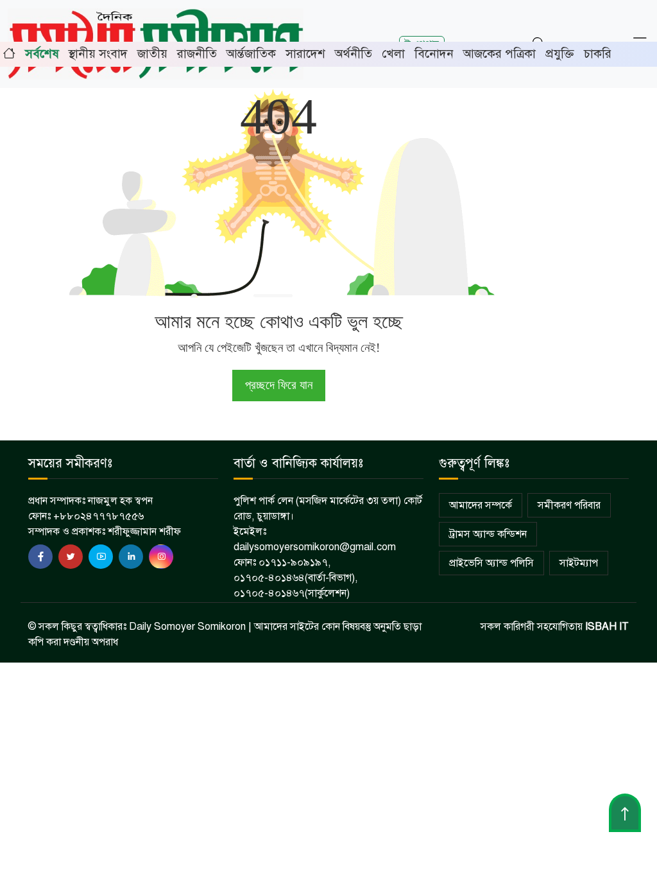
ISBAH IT (607, 626)
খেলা (393, 53)
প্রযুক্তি (559, 53)
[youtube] (101, 556)
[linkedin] (131, 556)
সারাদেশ (305, 53)
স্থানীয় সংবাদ (98, 53)
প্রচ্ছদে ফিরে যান (278, 385)
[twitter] (70, 556)
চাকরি (597, 53)
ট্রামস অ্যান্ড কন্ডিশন (488, 534)
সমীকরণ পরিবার (569, 505)
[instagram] (161, 556)
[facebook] (40, 556)
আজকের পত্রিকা (499, 53)
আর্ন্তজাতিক (251, 53)
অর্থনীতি (353, 53)
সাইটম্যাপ (578, 563)
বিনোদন (434, 53)
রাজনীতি (197, 53)
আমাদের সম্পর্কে (480, 505)
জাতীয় (152, 53)
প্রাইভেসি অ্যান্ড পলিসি (491, 563)
